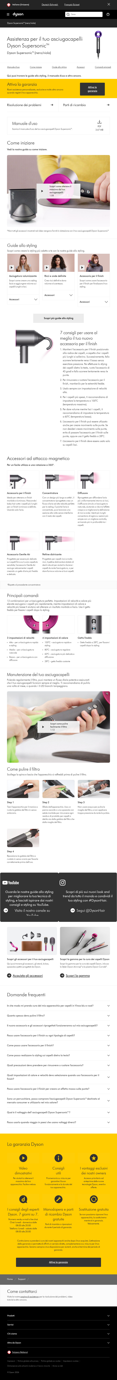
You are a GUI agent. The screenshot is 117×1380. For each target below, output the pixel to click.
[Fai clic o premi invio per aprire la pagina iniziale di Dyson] (18, 15)
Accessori (81, 67)
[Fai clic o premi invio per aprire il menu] (8, 14)
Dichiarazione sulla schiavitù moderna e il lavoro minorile (28, 1366)
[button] (59, 191)
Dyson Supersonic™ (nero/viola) (21, 23)
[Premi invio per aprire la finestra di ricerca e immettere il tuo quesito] (84, 14)
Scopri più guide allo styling (58, 318)
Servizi (10, 1324)
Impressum (11, 1361)
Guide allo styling (59, 67)
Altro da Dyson (14, 1342)
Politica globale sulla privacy (28, 1361)
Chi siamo (12, 1333)
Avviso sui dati (58, 1366)
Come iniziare (36, 67)
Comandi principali (103, 67)
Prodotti (11, 1315)
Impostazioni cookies (70, 1361)
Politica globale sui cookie (50, 1361)
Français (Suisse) (72, 4)
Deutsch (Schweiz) (50, 4)
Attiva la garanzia (92, 89)
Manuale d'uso (13, 67)
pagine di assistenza (29, 1296)
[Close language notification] (109, 5)
